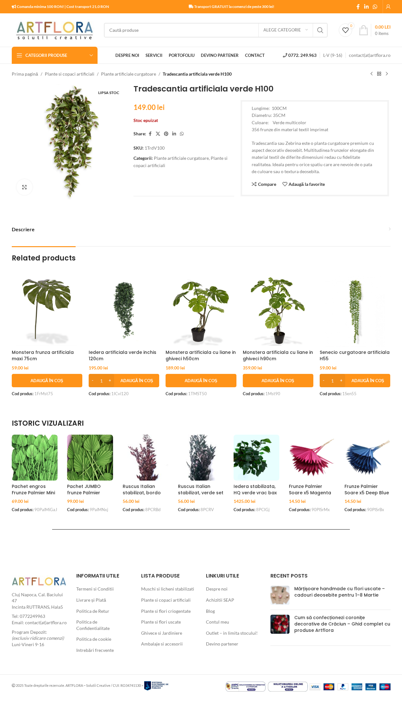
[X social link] (158, 134)
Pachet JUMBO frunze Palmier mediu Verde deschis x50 (84, 495)
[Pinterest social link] (166, 134)
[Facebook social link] (358, 6)
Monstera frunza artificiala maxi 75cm (43, 355)
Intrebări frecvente (95, 650)
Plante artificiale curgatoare (128, 74)
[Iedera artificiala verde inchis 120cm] (124, 311)
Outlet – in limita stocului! (232, 633)
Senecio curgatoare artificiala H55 (355, 355)
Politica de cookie (93, 639)
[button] (47, 380)
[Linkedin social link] (366, 6)
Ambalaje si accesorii (162, 643)
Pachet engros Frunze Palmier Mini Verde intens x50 (33, 492)
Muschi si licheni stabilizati (167, 588)
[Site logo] (55, 29)
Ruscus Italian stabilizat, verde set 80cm (200, 492)
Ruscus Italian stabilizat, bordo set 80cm (142, 492)
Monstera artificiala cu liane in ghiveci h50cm (201, 355)
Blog (210, 611)
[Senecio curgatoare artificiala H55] (355, 311)
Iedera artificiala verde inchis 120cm (122, 355)
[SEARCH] (320, 30)
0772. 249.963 (302, 55)
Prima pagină (25, 74)
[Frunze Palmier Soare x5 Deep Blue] (367, 458)
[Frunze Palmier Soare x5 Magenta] (312, 458)
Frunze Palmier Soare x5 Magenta (310, 489)
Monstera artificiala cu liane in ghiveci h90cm (278, 355)
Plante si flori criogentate (166, 611)
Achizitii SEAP (220, 600)
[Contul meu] (388, 6)
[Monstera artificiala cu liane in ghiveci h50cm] (201, 311)
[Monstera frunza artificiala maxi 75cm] (47, 311)
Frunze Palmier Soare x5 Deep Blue (366, 489)
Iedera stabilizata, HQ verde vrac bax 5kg (255, 492)
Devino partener (222, 643)
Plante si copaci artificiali (69, 74)
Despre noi (217, 588)
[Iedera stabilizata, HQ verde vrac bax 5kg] (257, 458)
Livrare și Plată (91, 600)
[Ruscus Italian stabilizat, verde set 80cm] (201, 458)
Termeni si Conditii (95, 588)
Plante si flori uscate (161, 622)
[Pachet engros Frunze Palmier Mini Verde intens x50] (35, 458)
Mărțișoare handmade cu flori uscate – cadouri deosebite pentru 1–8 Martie (339, 591)
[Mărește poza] (24, 187)
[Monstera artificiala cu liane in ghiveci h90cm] (278, 311)
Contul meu (217, 622)
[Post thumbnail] (280, 595)
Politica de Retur (92, 611)
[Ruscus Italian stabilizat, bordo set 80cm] (146, 458)
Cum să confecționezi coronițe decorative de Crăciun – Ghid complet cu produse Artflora (342, 623)
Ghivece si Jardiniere (161, 633)
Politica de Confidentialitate (93, 625)
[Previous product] (371, 74)
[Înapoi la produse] (379, 74)
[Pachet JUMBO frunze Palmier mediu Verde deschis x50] (90, 458)
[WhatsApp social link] (375, 6)
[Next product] (387, 74)
